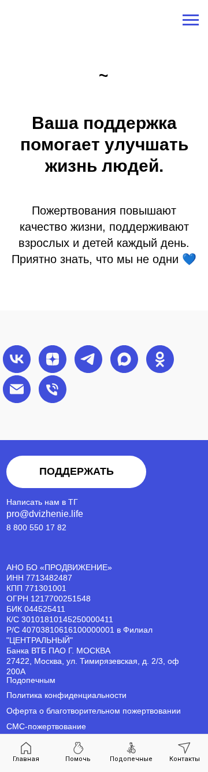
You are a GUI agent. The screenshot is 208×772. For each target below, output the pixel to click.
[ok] (160, 359)
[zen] (52, 359)
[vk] (17, 359)
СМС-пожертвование (46, 726)
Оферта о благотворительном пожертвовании (93, 711)
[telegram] (88, 359)
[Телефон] (52, 389)
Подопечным (30, 680)
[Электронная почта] (17, 389)
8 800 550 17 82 (36, 527)
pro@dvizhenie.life (44, 514)
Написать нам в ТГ (42, 502)
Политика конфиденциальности (66, 695)
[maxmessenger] (124, 359)
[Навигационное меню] (191, 20)
